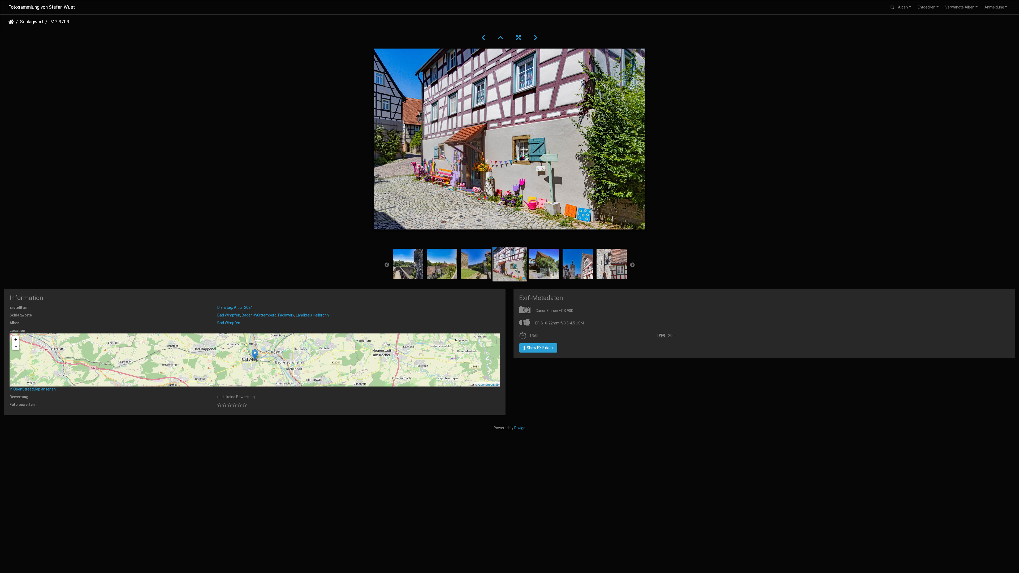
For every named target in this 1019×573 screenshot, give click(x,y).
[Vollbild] (519, 37)
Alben (903, 7)
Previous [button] (387, 265)
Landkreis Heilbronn (312, 315)
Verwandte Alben (959, 7)
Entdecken (926, 7)
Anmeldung (994, 7)
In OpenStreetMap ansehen (33, 389)
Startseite (11, 21)
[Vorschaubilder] (500, 37)
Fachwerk (286, 315)
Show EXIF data (539, 348)
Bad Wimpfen (228, 315)
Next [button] (632, 265)
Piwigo (519, 428)
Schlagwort (31, 21)
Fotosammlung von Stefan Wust (41, 7)
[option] (408, 264)
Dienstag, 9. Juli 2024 (235, 307)
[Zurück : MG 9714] (483, 37)
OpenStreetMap (488, 384)
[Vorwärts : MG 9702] (536, 37)
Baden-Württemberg (259, 315)
